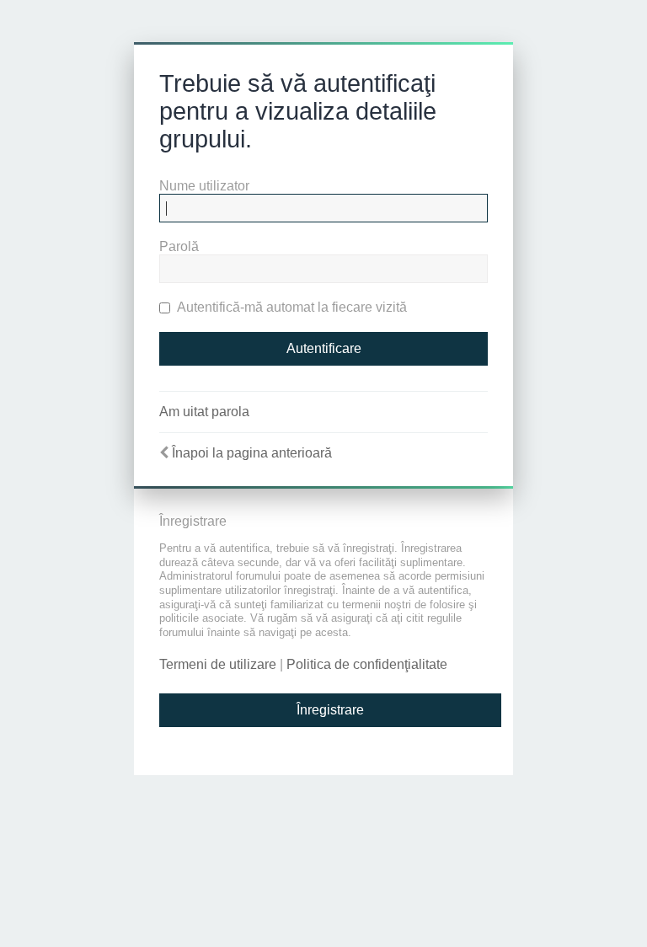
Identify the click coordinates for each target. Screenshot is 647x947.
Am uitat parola (204, 411)
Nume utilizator (204, 186)
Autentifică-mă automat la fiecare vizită (290, 307)
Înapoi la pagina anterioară (252, 453)
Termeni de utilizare (217, 664)
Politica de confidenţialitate (366, 664)
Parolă (179, 246)
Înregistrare (330, 710)
